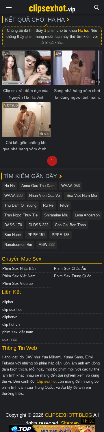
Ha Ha (9, 186)
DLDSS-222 (38, 225)
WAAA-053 (70, 186)
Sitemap (70, 423)
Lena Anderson (87, 215)
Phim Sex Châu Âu (70, 268)
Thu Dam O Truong (20, 205)
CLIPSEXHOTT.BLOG (68, 415)
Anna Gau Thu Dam (38, 186)
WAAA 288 (13, 195)
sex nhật (9, 339)
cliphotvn (9, 317)
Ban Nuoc (12, 235)
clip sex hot (12, 309)
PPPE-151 (36, 235)
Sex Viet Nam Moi (81, 195)
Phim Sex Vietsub (17, 283)
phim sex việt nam (17, 332)
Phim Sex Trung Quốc (72, 276)
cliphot (7, 302)
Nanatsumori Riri (18, 244)
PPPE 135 (60, 235)
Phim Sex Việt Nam (19, 276)
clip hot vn (11, 324)
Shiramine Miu (56, 215)
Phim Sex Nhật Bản (19, 268)
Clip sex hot (47, 381)
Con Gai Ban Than (70, 225)
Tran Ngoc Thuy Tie (21, 215)
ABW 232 (47, 244)
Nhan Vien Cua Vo (44, 195)
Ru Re (48, 205)
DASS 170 (13, 225)
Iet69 (64, 205)
